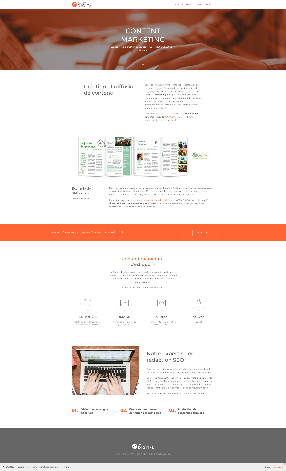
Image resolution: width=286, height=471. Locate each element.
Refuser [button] (268, 467)
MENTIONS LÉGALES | (157, 454)
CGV (169, 454)
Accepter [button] (277, 467)
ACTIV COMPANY (138, 454)
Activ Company (172, 117)
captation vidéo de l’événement (159, 200)
